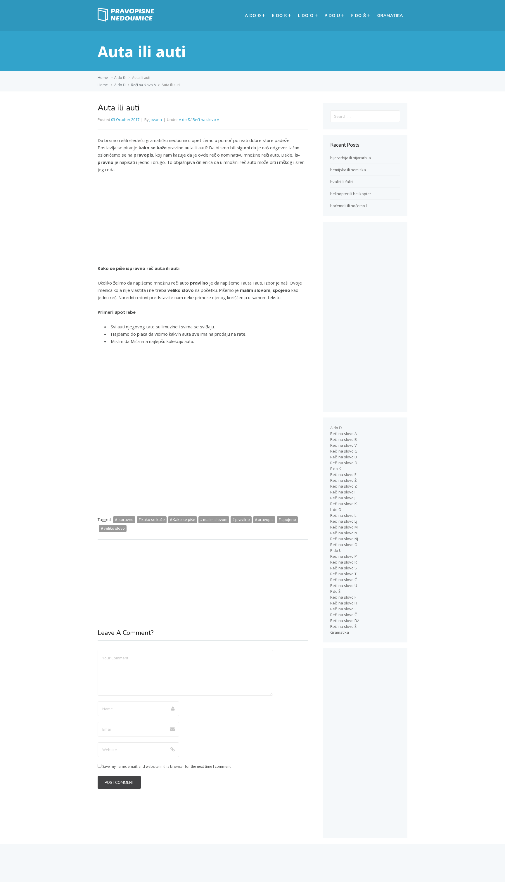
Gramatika (390, 15)
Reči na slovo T (343, 573)
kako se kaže (153, 519)
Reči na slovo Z (343, 486)
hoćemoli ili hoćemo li (349, 205)
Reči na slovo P (343, 556)
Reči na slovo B (343, 439)
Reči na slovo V (343, 445)
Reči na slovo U (343, 585)
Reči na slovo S (343, 568)
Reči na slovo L (343, 515)
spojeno (288, 519)
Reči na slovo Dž (344, 620)
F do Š (358, 15)
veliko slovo (114, 528)
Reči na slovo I (342, 492)
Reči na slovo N (343, 533)
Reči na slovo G (343, 451)
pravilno (242, 519)
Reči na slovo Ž (343, 480)
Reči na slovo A (143, 84)
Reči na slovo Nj (344, 538)
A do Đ (253, 15)
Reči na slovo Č (343, 614)
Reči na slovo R (343, 562)
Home (103, 77)
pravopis (266, 519)
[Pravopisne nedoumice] (127, 20)
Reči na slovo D (343, 457)
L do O (306, 15)
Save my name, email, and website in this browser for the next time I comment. (166, 766)
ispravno (126, 519)
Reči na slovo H (343, 603)
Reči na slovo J (342, 497)
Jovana (156, 119)
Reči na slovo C (343, 608)
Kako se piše (184, 519)
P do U (332, 15)
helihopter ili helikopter (350, 193)
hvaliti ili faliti (341, 181)
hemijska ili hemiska (348, 169)
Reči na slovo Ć (343, 579)
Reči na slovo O (343, 544)
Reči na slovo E (343, 474)
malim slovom (215, 519)
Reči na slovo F (343, 597)
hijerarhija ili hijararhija (350, 157)
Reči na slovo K (343, 503)
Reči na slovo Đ (343, 462)
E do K (279, 15)
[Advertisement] (203, 221)
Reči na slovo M (344, 527)
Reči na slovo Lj (343, 521)
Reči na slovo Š (343, 626)
